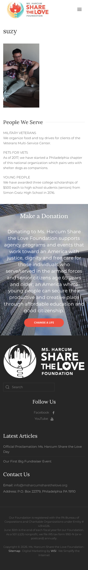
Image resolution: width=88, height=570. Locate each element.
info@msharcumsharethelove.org (40, 485)
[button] (79, 9)
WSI (53, 551)
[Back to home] (27, 9)
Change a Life (44, 322)
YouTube (41, 419)
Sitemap (14, 551)
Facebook (41, 412)
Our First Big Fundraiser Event (27, 461)
